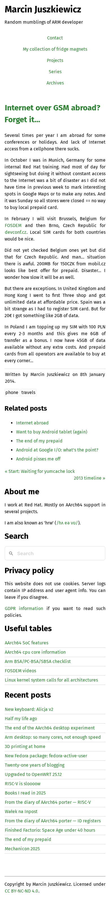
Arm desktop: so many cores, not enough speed (53, 737)
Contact (55, 38)
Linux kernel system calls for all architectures (51, 680)
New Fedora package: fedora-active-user (46, 755)
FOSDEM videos (20, 670)
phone (11, 392)
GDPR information (24, 608)
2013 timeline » (89, 478)
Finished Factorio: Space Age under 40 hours (50, 830)
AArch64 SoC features (26, 643)
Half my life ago (21, 718)
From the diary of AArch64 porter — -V (48, 802)
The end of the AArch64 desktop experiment (50, 728)
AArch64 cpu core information (35, 652)
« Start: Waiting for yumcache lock (40, 471)
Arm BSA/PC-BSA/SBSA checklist (38, 661)
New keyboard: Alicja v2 (29, 709)
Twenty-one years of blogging (34, 765)
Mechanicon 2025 (22, 848)
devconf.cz (15, 232)
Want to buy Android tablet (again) (51, 432)
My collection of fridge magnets (55, 49)
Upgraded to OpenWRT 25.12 (33, 774)
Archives (55, 83)
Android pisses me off (38, 459)
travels (28, 392)
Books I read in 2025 (25, 793)
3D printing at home (25, 746)
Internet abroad (32, 423)
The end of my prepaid (39, 441)
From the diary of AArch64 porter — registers (53, 821)
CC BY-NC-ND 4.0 (21, 891)
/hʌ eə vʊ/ (67, 523)
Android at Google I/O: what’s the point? (57, 450)
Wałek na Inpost (21, 811)
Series (55, 71)
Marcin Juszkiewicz (43, 9)
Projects (55, 60)
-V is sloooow (22, 783)
